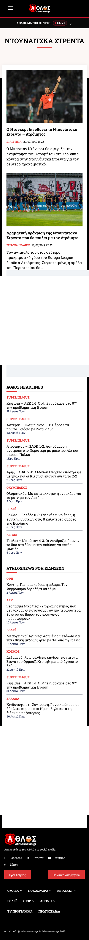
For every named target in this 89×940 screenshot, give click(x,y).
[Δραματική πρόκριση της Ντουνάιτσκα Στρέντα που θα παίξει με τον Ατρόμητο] (44, 199)
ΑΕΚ (9, 600)
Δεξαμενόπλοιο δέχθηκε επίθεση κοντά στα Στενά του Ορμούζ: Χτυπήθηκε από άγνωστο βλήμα (42, 661)
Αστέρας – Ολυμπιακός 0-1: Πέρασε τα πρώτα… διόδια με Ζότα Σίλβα (37, 427)
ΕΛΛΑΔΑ (12, 698)
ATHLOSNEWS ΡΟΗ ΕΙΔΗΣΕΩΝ (35, 568)
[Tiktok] (5, 865)
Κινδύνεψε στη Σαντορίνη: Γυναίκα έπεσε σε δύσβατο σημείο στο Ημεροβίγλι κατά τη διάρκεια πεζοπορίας (42, 708)
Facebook (16, 858)
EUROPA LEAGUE (18, 245)
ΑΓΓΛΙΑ (11, 534)
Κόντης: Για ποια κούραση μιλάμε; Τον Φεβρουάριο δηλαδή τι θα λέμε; (36, 586)
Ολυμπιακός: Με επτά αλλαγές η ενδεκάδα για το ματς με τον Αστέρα (43, 495)
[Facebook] (5, 858)
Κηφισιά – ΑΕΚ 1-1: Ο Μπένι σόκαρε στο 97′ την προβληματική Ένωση (41, 405)
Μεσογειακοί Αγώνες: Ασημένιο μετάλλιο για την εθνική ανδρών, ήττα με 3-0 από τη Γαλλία (43, 638)
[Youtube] (49, 858)
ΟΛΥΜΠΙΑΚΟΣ (16, 487)
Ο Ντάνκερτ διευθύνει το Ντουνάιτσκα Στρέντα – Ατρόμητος (41, 132)
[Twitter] (28, 858)
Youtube (59, 858)
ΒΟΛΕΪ (11, 509)
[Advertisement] (44, 320)
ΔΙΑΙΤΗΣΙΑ (14, 142)
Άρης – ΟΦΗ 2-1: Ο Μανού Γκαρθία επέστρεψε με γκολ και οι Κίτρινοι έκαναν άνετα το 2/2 (43, 474)
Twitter (38, 858)
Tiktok (14, 864)
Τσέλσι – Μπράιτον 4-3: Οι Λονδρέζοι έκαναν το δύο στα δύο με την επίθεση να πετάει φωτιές (42, 544)
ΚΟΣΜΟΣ (12, 651)
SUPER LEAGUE (18, 397)
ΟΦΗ (9, 578)
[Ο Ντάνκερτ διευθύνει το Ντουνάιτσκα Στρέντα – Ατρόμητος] (44, 96)
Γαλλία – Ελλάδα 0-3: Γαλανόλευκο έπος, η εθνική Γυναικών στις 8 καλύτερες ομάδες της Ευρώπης (41, 518)
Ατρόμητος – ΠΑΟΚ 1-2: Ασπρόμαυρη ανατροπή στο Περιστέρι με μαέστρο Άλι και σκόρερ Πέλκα (42, 450)
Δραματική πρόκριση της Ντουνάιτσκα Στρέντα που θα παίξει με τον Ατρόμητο (42, 235)
